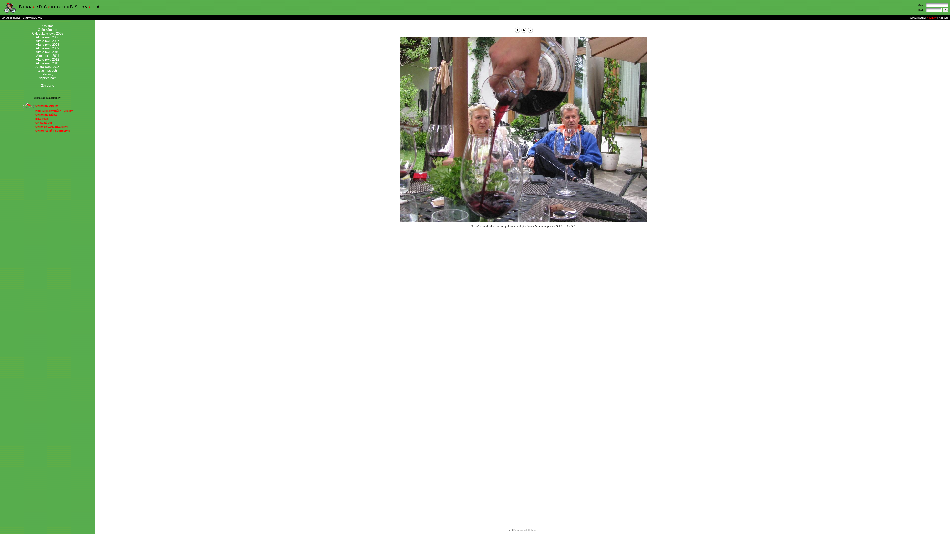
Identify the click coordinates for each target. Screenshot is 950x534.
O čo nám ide (47, 30)
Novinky (932, 17)
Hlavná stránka (916, 18)
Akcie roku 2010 (47, 52)
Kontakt (943, 18)
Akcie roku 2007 (47, 41)
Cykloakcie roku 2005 (47, 33)
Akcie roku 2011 (47, 56)
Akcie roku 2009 (47, 48)
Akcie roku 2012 (47, 59)
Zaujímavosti (47, 70)
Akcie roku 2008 (47, 44)
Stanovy (47, 74)
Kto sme (48, 26)
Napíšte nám (47, 78)
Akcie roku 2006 (47, 37)
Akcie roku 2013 (47, 63)
